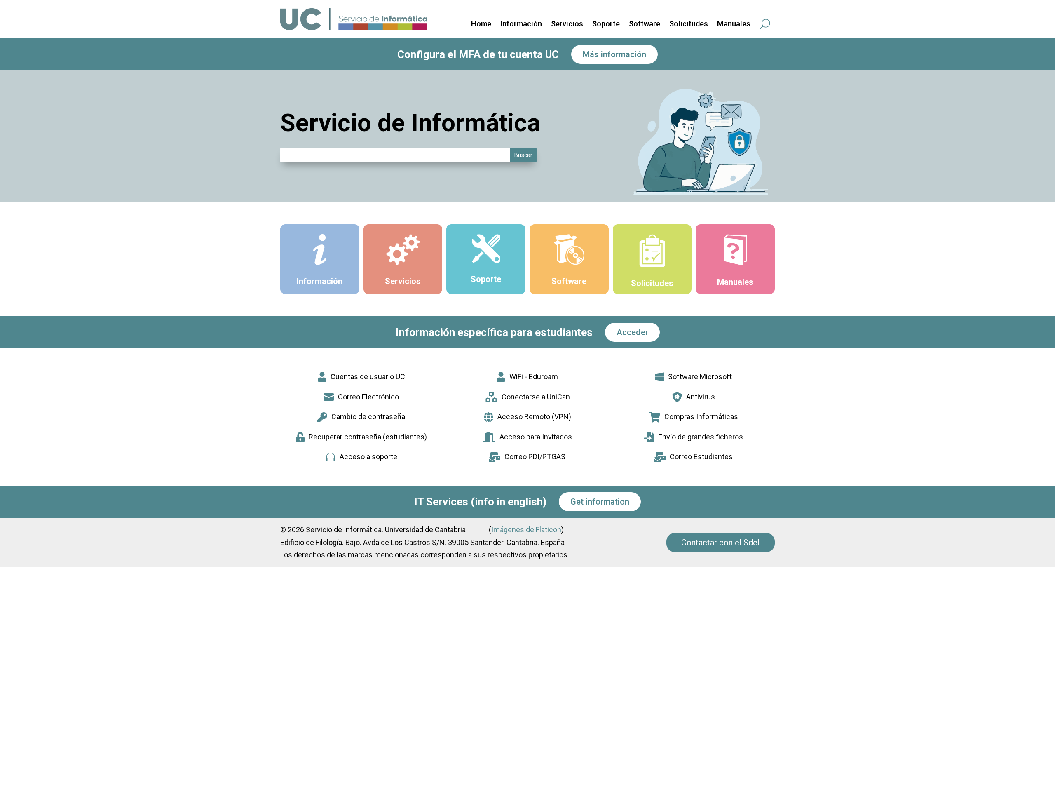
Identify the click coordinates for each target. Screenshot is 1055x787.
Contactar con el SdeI (720, 542)
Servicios (567, 24)
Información (521, 24)
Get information (599, 502)
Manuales (733, 24)
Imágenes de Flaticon (526, 529)
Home (481, 24)
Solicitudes (688, 24)
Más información (614, 54)
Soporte (606, 24)
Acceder (632, 332)
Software (644, 24)
